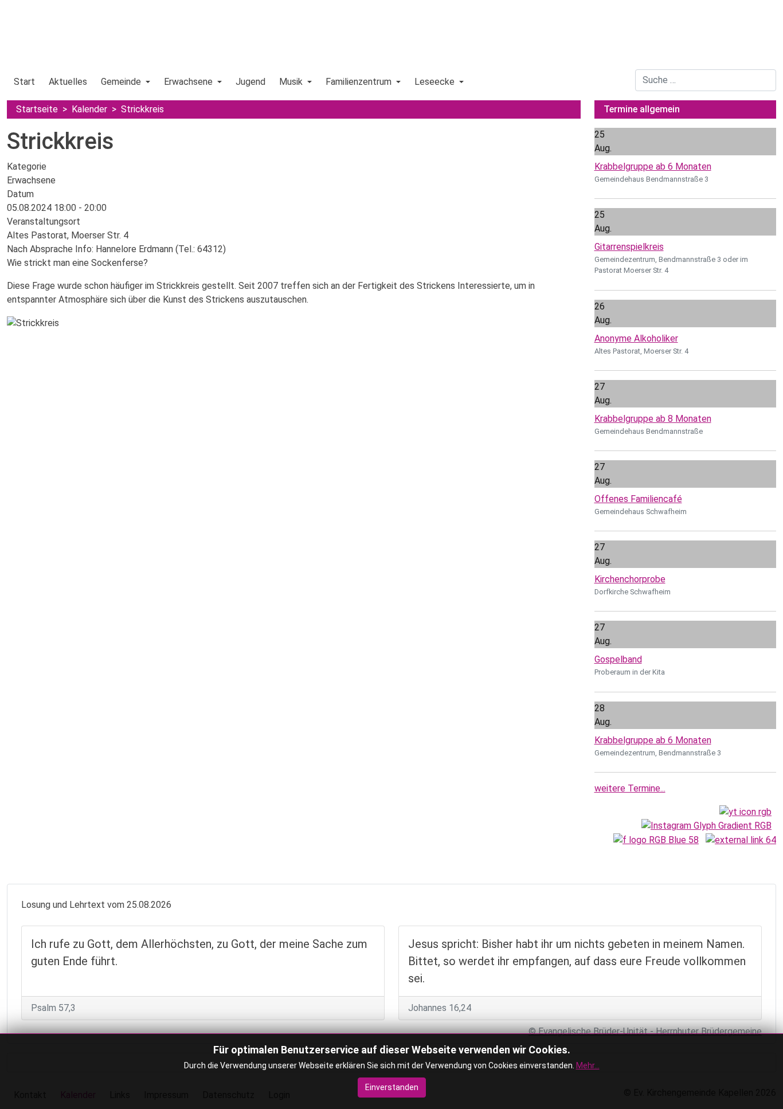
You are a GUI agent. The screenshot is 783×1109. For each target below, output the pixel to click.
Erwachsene (188, 81)
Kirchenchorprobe (629, 579)
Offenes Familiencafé (638, 498)
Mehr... (588, 1065)
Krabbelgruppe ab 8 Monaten (652, 418)
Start (24, 81)
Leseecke (434, 81)
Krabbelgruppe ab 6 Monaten (652, 166)
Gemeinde (121, 81)
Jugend (250, 81)
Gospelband (618, 659)
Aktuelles (68, 81)
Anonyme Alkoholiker (636, 338)
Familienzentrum (358, 81)
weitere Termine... (629, 788)
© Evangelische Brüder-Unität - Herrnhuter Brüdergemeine (645, 1031)
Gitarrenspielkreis (629, 246)
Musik (291, 81)
